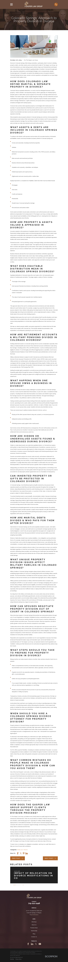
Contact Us (34, 936)
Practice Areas (34, 927)
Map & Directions (34, 914)
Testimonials (34, 930)
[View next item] (23, 885)
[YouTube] (40, 944)
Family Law (20, 849)
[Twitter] (36, 944)
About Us (34, 924)
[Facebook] (28, 944)
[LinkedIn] (32, 944)
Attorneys (34, 921)
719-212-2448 (34, 903)
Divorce (26, 849)
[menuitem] (12, 959)
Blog (34, 933)
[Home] (33, 4)
